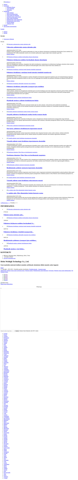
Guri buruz (6, 5)
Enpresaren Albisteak (9, 39)
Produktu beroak (33, 269)
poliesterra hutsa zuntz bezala (14, 16)
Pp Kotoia (51, 270)
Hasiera (5, 4)
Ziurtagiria (9, 10)
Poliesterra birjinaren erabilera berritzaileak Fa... (19, 223)
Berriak (5, 25)
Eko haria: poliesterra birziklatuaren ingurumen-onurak (24, 128)
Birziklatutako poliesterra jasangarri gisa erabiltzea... (20, 240)
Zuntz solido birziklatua (12, 18)
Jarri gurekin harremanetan (10, 26)
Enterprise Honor (11, 7)
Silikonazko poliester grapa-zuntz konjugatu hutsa (13, 270)
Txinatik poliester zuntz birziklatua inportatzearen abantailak (26, 141)
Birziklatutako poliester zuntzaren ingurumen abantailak (24, 168)
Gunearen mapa (42, 269)
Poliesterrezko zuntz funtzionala (14, 19)
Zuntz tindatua (10, 12)
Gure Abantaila (10, 8)
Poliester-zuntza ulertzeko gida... (14, 215)
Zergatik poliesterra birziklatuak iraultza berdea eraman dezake (27, 114)
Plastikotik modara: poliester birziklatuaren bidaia (22, 100)
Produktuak (6, 11)
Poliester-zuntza (29, 270)
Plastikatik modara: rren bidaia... (14, 249)
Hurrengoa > (5, 202)
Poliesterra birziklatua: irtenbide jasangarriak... (19, 232)
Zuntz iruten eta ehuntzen (13, 15)
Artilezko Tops (10, 23)
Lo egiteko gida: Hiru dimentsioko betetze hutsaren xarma (25, 193)
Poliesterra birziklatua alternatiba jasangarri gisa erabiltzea (25, 86)
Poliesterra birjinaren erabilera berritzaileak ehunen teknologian (27, 60)
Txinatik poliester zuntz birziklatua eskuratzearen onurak (25, 180)
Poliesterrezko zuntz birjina (13, 21)
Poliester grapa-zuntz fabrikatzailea (62, 270)
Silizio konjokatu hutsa (12, 14)
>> (9, 202)
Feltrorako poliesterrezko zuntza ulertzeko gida (21, 47)
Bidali (2, 268)
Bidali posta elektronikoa (7, 284)
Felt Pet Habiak (10, 22)
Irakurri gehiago (10, 54)
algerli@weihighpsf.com (9, 258)
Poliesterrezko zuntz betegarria (40, 270)
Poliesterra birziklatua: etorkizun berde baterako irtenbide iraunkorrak (29, 72)
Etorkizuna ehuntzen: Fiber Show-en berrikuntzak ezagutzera (26, 155)
